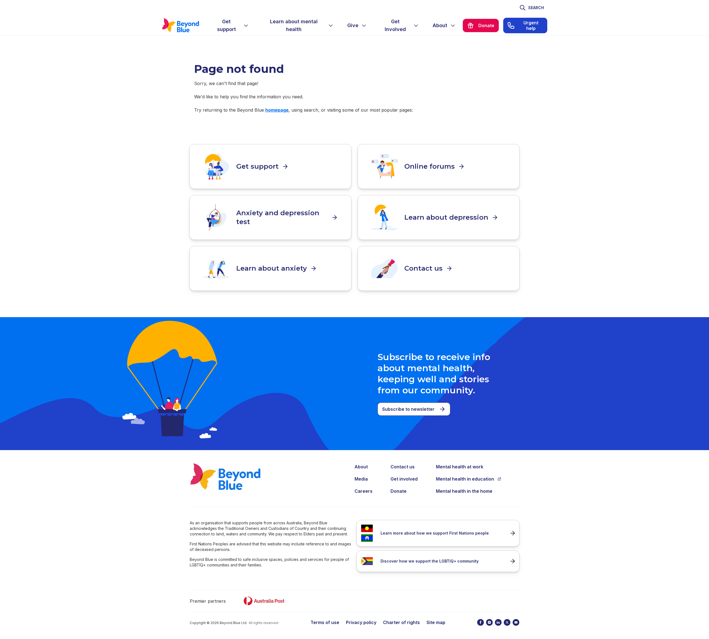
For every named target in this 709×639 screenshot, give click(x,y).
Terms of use (324, 622)
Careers (363, 491)
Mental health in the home (464, 491)
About (361, 466)
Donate (399, 491)
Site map (436, 622)
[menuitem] (231, 25)
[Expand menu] (246, 25)
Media (361, 479)
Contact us (403, 466)
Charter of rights (401, 622)
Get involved (404, 479)
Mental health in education (465, 479)
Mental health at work (459, 466)
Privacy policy (361, 622)
